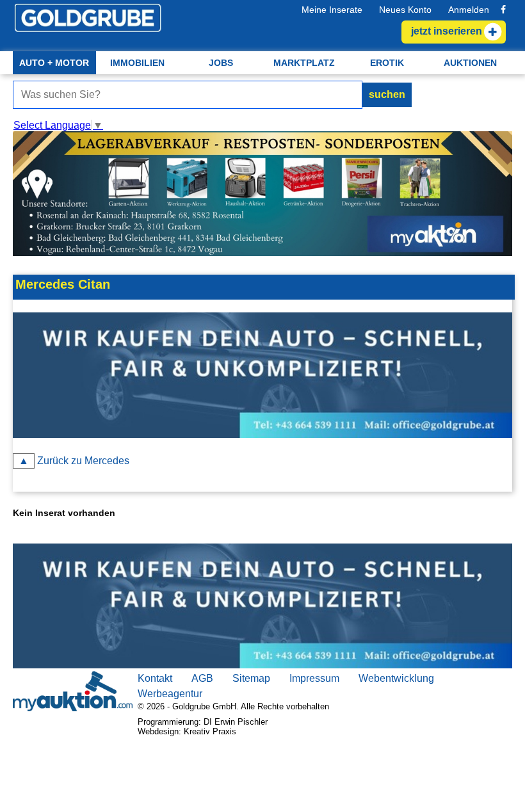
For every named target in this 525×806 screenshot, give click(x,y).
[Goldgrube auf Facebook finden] (503, 10)
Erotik (387, 63)
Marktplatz (304, 63)
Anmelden (468, 9)
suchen (387, 94)
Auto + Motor (54, 63)
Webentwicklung (396, 678)
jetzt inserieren (45, 262)
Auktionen (470, 63)
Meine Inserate (332, 9)
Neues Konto (405, 9)
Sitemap (251, 678)
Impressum (314, 678)
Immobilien (137, 63)
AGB (202, 678)
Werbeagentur (170, 693)
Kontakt (155, 678)
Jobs (221, 63)
